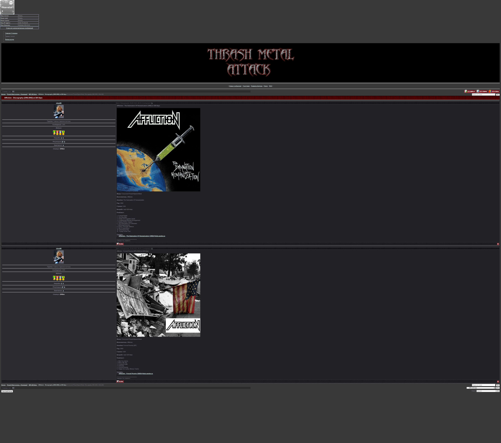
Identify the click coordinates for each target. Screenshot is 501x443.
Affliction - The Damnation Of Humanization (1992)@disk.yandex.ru (142, 236)
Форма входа (9, 39)
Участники (246, 86)
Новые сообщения (235, 86)
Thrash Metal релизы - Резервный (17, 94)
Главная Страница (11, 33)
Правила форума (256, 86)
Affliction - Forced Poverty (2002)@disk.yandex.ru (136, 373)
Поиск (266, 86)
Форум (3, 94)
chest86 (58, 103)
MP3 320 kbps (33, 94)
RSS (270, 86)
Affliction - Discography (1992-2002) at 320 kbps (52, 94)
